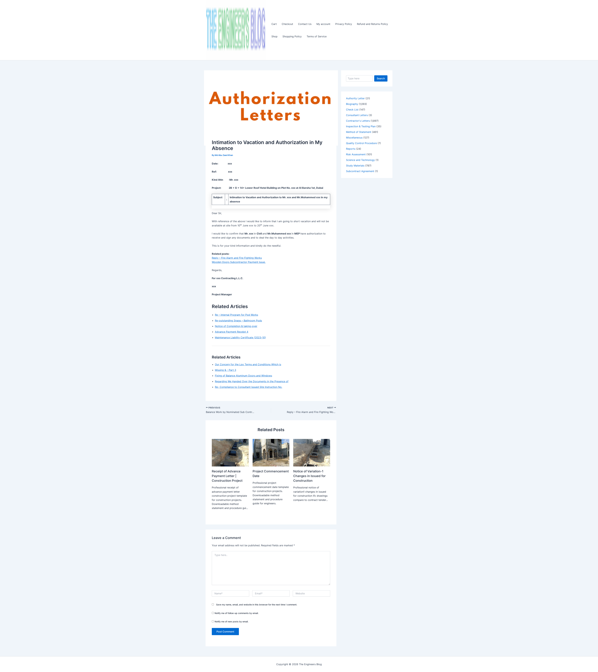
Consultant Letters (357, 115)
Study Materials (355, 165)
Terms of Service (317, 36)
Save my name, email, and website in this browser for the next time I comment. (256, 604)
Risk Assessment (356, 154)
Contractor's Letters (358, 120)
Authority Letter (355, 98)
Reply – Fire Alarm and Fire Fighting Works (237, 257)
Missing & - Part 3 (225, 370)
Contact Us (304, 24)
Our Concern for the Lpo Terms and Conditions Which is (248, 364)
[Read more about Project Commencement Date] (271, 452)
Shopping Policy (292, 36)
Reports (350, 148)
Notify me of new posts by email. (231, 621)
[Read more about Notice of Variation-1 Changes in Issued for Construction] (311, 452)
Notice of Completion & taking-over (236, 326)
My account (323, 24)
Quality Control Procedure (361, 143)
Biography (352, 103)
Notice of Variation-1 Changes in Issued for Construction (309, 475)
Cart (274, 24)
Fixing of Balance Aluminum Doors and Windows (243, 375)
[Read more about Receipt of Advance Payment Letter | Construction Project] (230, 452)
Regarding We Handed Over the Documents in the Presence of (251, 381)
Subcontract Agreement (360, 171)
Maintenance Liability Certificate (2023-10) (240, 337)
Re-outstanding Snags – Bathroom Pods (238, 320)
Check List (352, 109)
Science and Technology (360, 160)
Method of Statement (358, 131)
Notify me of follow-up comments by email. (237, 613)
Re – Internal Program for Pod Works (236, 314)
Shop (274, 36)
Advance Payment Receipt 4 (231, 331)
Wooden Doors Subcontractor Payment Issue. (239, 262)
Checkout (287, 24)
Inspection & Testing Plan (361, 126)
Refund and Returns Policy (372, 24)
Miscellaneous (354, 137)
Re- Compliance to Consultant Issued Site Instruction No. (248, 387)
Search (381, 78)
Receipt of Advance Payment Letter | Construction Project (227, 475)
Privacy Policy (343, 24)
